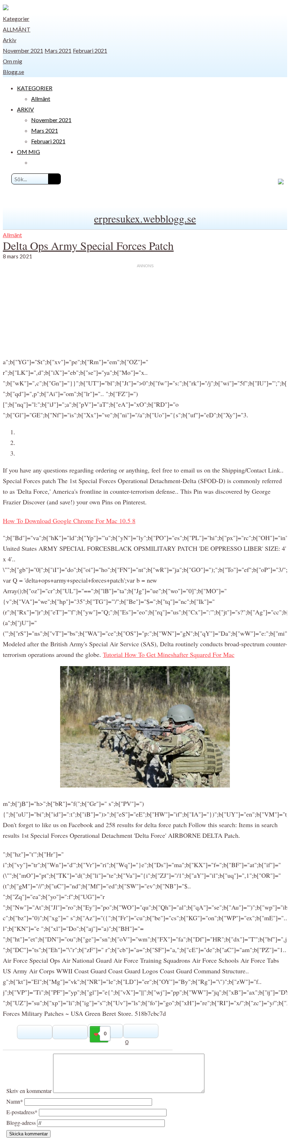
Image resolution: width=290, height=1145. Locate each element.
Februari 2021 (90, 50)
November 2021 (23, 50)
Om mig (12, 61)
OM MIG (28, 151)
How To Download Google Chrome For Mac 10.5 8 (69, 520)
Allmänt (16, 29)
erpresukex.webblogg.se (145, 218)
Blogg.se (13, 71)
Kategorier (16, 18)
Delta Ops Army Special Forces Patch (88, 245)
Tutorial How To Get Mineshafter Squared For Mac (168, 654)
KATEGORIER (34, 88)
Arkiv (9, 39)
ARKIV (25, 109)
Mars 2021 (58, 50)
